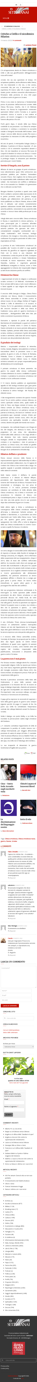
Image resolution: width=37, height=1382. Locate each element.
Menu (5, 18)
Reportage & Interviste (12, 1288)
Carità (7, 1212)
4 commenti (17, 40)
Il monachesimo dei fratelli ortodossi (17, 1181)
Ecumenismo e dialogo (12, 26)
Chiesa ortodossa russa (26, 839)
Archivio (7, 1201)
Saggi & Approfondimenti (13, 1293)
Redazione (6, 795)
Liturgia (7, 1251)
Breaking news (10, 1209)
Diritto (7, 1223)
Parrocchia (8, 1265)
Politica (7, 1274)
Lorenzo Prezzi (30, 45)
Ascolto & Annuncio (11, 1204)
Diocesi (7, 1220)
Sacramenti (9, 1291)
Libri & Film (9, 1248)
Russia (8, 841)
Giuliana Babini (10, 1153)
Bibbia (7, 1206)
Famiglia (8, 1232)
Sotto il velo (25, 819)
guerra (3, 841)
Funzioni (8, 1234)
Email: (6, 1099)
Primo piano (9, 1277)
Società (7, 1299)
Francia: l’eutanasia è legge (14, 1186)
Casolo (10, 938)
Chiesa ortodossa (11, 839)
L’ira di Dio (18, 1129)
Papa (7, 1262)
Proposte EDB (10, 1282)
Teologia (8, 1305)
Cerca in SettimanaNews (11, 1030)
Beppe (7, 1132)
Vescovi (7, 1307)
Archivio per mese (9, 1044)
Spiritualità (8, 1302)
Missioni (8, 1257)
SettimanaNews (13, 1376)
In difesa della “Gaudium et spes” (23, 1134)
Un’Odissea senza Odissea (20, 1132)
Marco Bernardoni (8, 831)
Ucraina (14, 841)
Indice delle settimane (10, 1032)
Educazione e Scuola (12, 1229)
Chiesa (7, 1215)
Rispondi (12, 878)
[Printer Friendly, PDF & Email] (30, 754)
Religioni (8, 1285)
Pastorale (8, 1268)
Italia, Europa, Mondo (12, 1243)
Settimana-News (27, 823)
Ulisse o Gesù (21, 1145)
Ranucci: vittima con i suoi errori (22, 1164)
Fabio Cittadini (13, 852)
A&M (22, 1378)
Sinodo (7, 1296)
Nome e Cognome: (11, 1106)
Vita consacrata (10, 1310)
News (7, 1260)
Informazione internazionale (14, 1240)
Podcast (8, 1271)
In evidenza (9, 1237)
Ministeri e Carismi (11, 1254)
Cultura (7, 1218)
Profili (7, 1279)
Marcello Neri (26, 790)
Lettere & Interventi (11, 1246)
